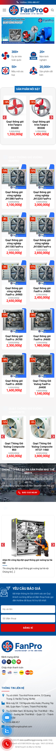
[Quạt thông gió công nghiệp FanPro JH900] (14, 272)
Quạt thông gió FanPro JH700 (14, 338)
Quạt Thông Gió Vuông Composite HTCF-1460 (42, 446)
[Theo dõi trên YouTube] (18, 661)
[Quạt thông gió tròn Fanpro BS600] (14, 106)
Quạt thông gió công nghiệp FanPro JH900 (14, 291)
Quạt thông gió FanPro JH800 (42, 290)
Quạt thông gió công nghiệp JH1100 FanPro (14, 243)
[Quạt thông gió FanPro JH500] (14, 365)
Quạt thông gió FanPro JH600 (42, 338)
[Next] (51, 117)
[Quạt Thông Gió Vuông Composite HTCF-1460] (42, 428)
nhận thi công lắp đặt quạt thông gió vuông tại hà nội (27, 561)
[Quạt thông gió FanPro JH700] (14, 320)
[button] (4, 10)
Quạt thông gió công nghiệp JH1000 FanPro (42, 243)
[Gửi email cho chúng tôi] (9, 661)
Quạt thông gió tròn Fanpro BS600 (15, 125)
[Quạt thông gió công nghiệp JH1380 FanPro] (14, 176)
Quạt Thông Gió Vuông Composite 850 (14, 446)
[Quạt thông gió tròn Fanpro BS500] (41, 106)
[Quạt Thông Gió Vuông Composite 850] (14, 428)
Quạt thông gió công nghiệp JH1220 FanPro (42, 195)
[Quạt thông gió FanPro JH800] (42, 272)
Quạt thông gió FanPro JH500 (14, 382)
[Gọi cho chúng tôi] (14, 661)
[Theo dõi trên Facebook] (4, 661)
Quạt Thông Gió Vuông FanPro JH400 (42, 384)
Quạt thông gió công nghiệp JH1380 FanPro (14, 195)
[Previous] (5, 117)
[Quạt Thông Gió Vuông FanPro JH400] (42, 365)
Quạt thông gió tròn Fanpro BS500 (41, 125)
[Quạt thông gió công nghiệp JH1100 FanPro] (14, 224)
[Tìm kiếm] (52, 10)
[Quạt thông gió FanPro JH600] (42, 320)
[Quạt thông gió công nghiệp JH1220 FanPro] (42, 176)
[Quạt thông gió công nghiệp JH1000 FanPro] (42, 224)
